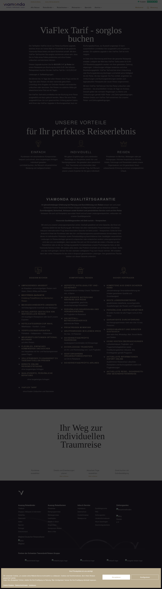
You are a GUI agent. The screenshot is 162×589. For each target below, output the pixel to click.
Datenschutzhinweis (21, 585)
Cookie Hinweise (8, 585)
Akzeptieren (116, 577)
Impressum (32, 585)
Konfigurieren (145, 577)
